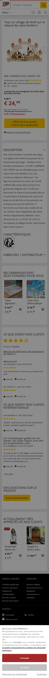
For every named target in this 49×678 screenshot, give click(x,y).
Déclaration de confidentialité (14, 674)
